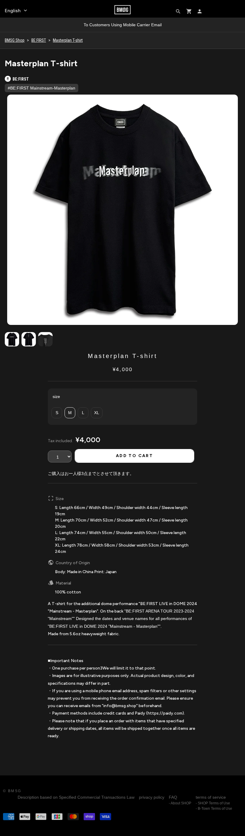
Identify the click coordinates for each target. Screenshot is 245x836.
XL (96, 412)
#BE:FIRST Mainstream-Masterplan (41, 88)
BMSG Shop (14, 40)
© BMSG (12, 791)
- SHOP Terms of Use (213, 803)
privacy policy (151, 797)
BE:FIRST (38, 40)
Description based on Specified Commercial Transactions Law (76, 797)
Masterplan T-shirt (68, 40)
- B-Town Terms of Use (214, 808)
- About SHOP (180, 803)
